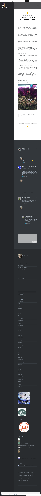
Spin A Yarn (5, 7)
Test (29, 15)
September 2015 (20, 381)
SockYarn (24, 480)
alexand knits (21, 73)
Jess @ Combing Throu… (23, 458)
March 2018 (19, 335)
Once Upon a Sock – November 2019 (23, 263)
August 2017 (20, 347)
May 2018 (19, 332)
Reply (36, 148)
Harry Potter (20, 475)
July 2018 (19, 328)
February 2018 (20, 337)
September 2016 (20, 362)
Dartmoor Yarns (25, 197)
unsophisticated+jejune (29, 72)
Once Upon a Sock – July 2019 (22, 278)
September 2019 (20, 308)
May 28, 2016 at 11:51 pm (25, 198)
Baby (24, 472)
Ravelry (26, 123)
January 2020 (20, 301)
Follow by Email (21, 294)
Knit (19, 123)
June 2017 (19, 350)
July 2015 (19, 384)
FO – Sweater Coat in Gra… (30, 454)
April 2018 (19, 333)
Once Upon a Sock (26, 478)
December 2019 (20, 303)
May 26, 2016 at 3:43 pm (26, 158)
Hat (30, 475)
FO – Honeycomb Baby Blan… (30, 445)
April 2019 (19, 315)
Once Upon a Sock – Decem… (32, 458)
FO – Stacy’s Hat (28, 441)
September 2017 (20, 345)
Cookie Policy (15, 494)
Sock (19, 480)
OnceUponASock (20, 478)
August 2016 (20, 364)
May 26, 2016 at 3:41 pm (25, 168)
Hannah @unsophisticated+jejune (29, 166)
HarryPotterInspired (26, 475)
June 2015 (19, 386)
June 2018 (19, 330)
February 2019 (20, 318)
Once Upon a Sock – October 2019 (22, 267)
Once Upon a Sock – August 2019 (22, 276)
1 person (27, 162)
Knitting (24, 15)
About (38, 5)
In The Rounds (33, 465)
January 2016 (20, 376)
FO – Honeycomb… (22, 454)
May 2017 (19, 352)
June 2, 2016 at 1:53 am (28, 217)
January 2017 (20, 359)
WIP (31, 15)
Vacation (32, 123)
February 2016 (20, 374)
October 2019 (20, 306)
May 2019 (19, 313)
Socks (21, 480)
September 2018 (20, 325)
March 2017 (19, 355)
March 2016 (19, 372)
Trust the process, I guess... (26, 465)
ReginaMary (22, 447)
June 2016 (19, 367)
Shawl (28, 15)
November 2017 (20, 342)
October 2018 (20, 323)
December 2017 (20, 340)
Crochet (27, 472)
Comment (34, 241)
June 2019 (19, 311)
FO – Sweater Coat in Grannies (22, 265)
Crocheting (31, 472)
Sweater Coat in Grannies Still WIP (22, 271)
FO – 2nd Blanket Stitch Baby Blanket (23, 269)
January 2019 (20, 320)
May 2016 (19, 369)
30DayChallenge (20, 472)
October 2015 (20, 379)
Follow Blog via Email (22, 286)
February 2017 (20, 357)
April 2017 (19, 354)
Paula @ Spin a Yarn (26, 22)
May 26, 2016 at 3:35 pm (25, 149)
